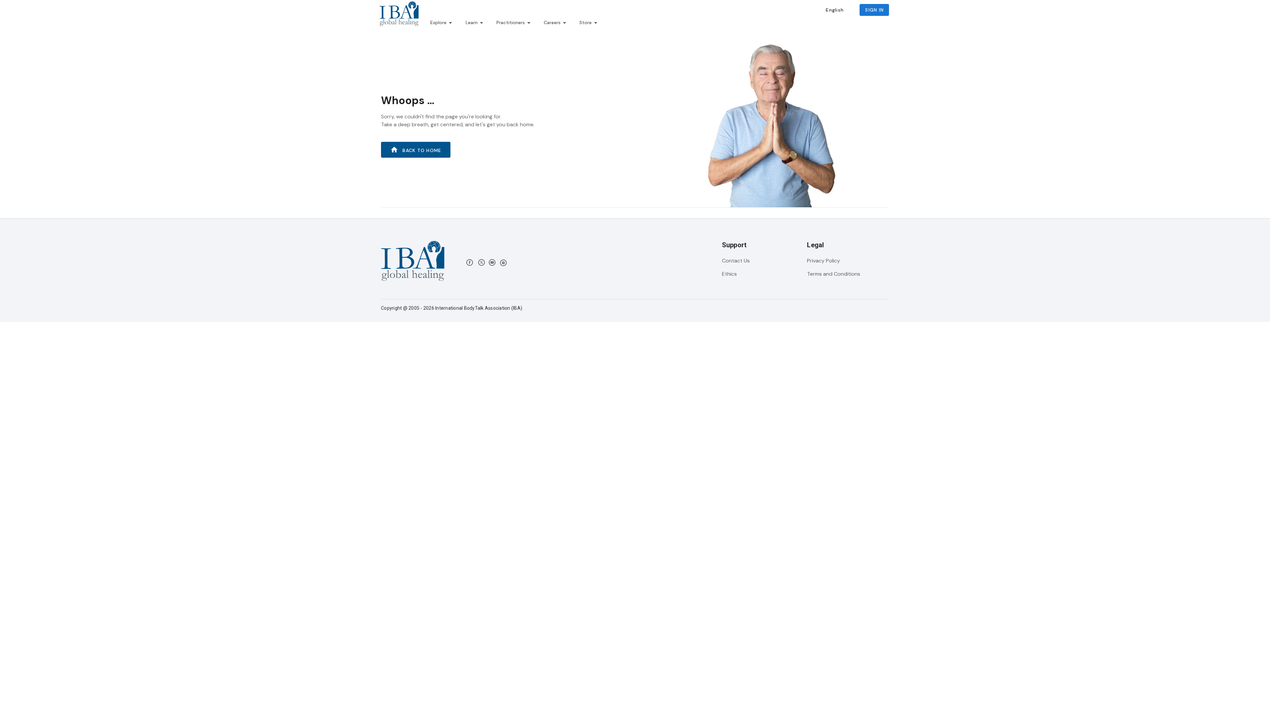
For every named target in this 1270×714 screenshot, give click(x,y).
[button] (834, 10)
